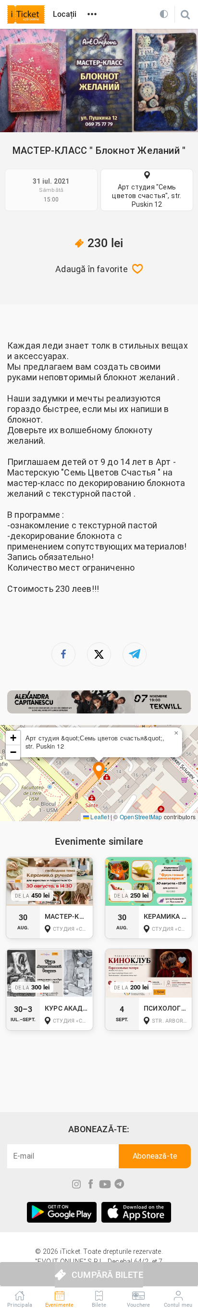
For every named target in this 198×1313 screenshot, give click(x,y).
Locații (64, 14)
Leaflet (99, 817)
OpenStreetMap (141, 817)
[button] (99, 772)
